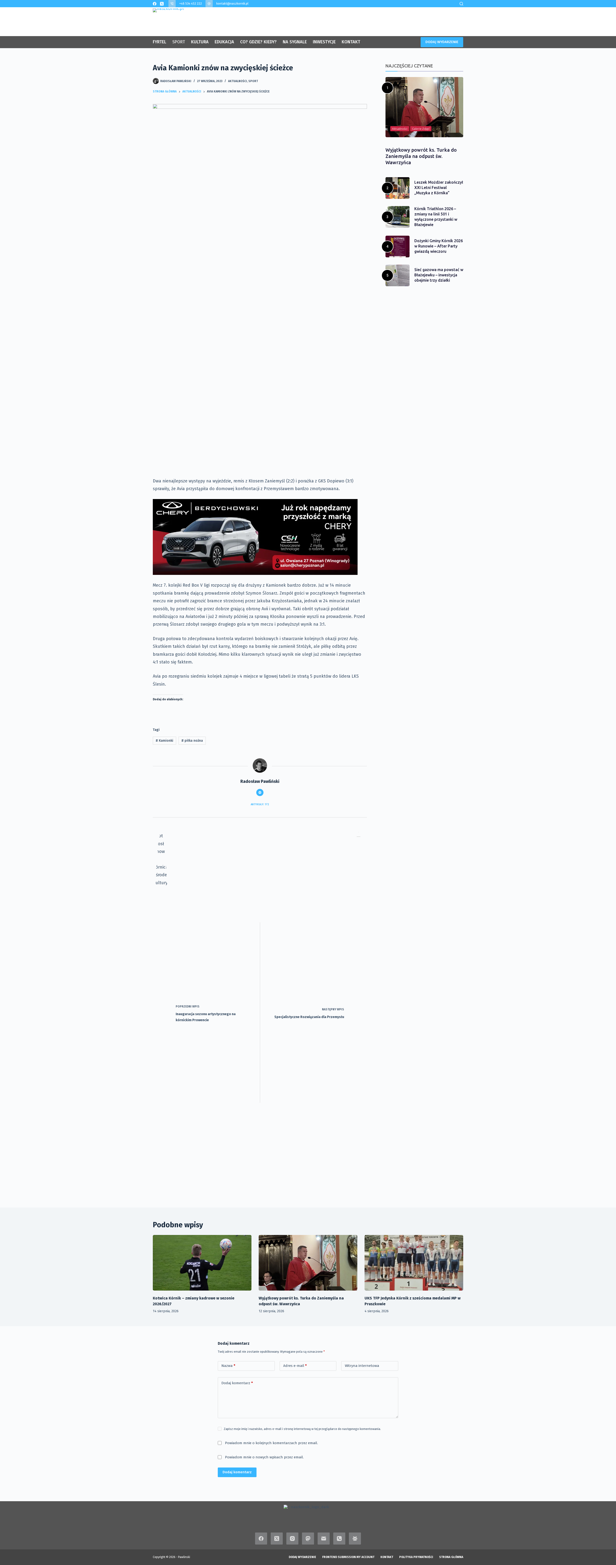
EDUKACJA (224, 42)
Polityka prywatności (416, 1557)
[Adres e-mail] (324, 1539)
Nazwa (228, 1366)
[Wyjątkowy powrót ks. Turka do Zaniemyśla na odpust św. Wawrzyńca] (308, 1263)
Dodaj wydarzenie (302, 1557)
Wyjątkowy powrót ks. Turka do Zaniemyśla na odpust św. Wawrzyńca (421, 156)
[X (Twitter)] (162, 4)
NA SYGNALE (295, 42)
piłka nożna (192, 741)
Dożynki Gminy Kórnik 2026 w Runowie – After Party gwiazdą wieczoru (438, 246)
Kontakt (386, 1557)
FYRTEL (159, 42)
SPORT (178, 42)
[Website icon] (259, 792)
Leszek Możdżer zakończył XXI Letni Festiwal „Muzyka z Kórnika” (438, 187)
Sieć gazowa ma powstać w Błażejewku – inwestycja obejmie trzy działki (438, 274)
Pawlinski (184, 1557)
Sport (253, 81)
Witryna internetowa (362, 1366)
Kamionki (164, 741)
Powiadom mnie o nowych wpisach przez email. (264, 1457)
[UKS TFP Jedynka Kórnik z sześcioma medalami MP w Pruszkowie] (414, 1263)
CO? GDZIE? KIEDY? (258, 42)
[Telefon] (339, 1539)
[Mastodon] (308, 1539)
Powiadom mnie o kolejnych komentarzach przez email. (271, 1443)
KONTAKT (351, 42)
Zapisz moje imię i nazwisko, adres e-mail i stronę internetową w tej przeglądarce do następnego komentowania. (302, 1429)
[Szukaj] (461, 4)
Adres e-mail (295, 1366)
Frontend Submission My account (348, 1557)
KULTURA (200, 42)
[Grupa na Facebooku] (355, 1539)
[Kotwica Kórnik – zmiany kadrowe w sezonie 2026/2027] (202, 1263)
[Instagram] (292, 1539)
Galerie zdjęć (421, 128)
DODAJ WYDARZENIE (441, 42)
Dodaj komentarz (237, 1383)
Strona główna (451, 1557)
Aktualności (237, 81)
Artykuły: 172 (260, 804)
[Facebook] (154, 4)
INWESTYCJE (324, 42)
